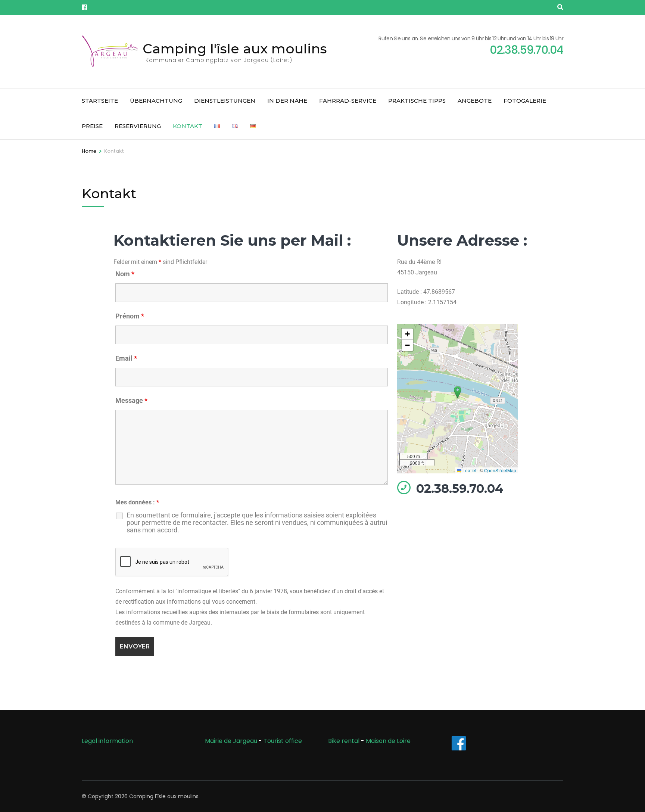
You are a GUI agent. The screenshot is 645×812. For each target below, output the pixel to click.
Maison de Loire (388, 741)
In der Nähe (287, 100)
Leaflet (468, 470)
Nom (124, 274)
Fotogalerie (525, 100)
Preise (92, 126)
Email (126, 358)
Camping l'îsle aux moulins (235, 48)
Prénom (129, 316)
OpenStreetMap (500, 470)
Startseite (100, 100)
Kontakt (187, 126)
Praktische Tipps (417, 100)
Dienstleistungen (224, 100)
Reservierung (138, 126)
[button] (457, 392)
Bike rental (343, 741)
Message (131, 400)
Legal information (107, 741)
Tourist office (283, 741)
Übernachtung (156, 100)
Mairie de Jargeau (231, 741)
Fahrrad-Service (347, 100)
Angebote (475, 100)
